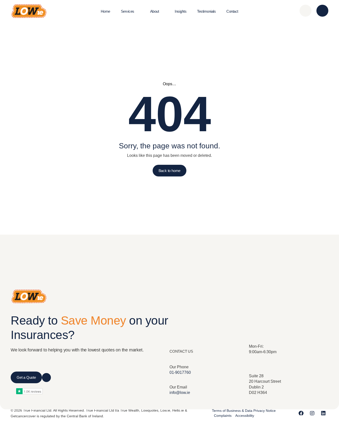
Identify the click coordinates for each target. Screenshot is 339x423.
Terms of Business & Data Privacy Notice (244, 411)
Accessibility (244, 416)
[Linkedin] (323, 413)
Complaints (223, 416)
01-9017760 (180, 372)
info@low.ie (180, 392)
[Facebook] (301, 413)
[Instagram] (312, 413)
